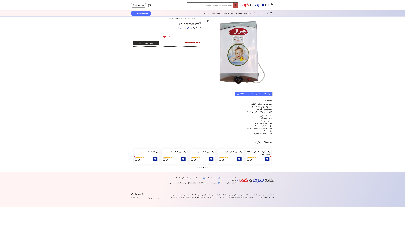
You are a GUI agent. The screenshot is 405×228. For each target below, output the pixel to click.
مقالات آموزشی (228, 13)
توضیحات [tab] (267, 94)
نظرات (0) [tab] (240, 94)
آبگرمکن (253, 13)
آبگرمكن (195, 18)
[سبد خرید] (149, 5)
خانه (200, 18)
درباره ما (206, 13)
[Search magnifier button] (235, 5)
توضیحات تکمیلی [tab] (254, 94)
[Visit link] (258, 156)
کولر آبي (269, 13)
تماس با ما (216, 13)
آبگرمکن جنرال (188, 18)
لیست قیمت (242, 13)
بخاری (261, 13)
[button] (208, 21)
